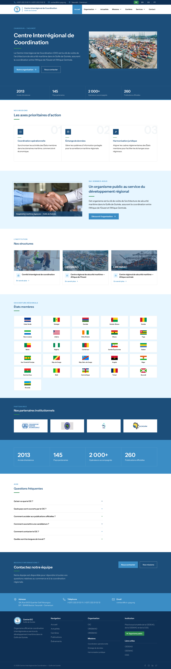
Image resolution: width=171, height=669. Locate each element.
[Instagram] (149, 665)
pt (155, 2)
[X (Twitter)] (156, 665)
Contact (152, 9)
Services (139, 9)
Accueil (77, 9)
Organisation (89, 9)
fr (136, 2)
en (142, 2)
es (149, 2)
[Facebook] (145, 665)
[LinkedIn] (152, 665)
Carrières (128, 9)
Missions (115, 9)
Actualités (104, 9)
